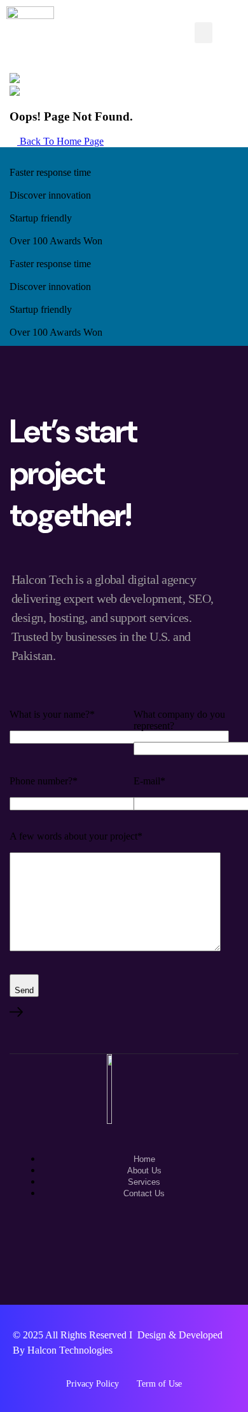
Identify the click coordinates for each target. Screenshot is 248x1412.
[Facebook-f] (124, 1248)
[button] (203, 32)
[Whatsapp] (83, 1248)
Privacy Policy (92, 1384)
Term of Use (159, 1384)
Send (24, 990)
